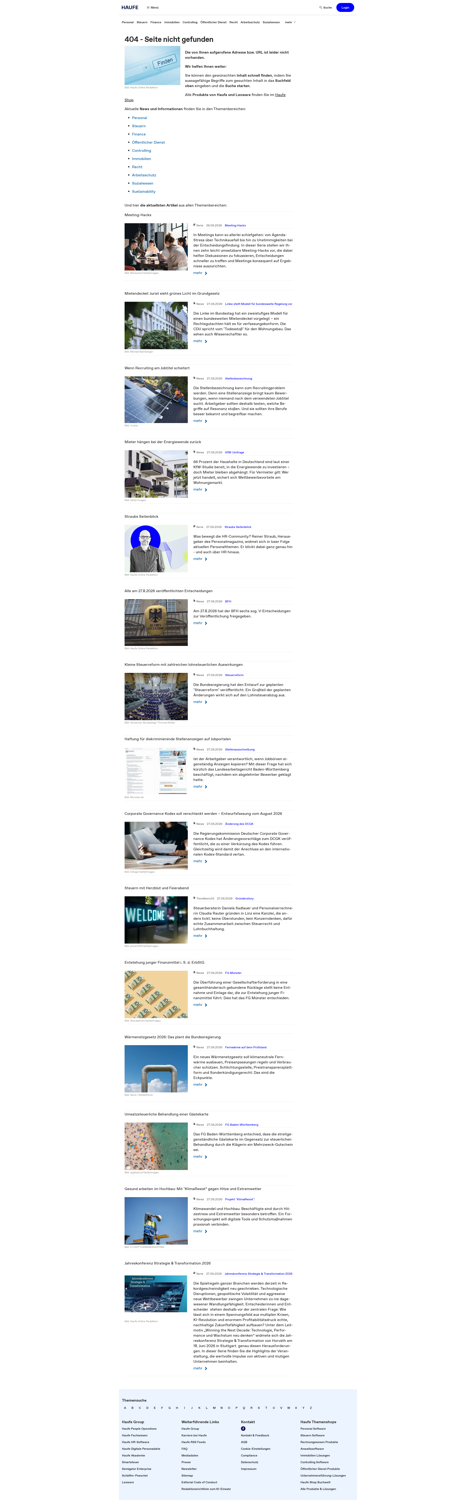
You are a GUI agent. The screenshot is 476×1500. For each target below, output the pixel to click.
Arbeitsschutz (144, 175)
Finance (139, 134)
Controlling (141, 150)
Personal (139, 117)
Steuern (139, 126)
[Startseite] (131, 7)
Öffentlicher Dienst (148, 142)
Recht (137, 166)
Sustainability (144, 191)
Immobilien (141, 158)
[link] (128, 22)
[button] (345, 7)
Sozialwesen (142, 183)
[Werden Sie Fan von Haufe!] (243, 1428)
